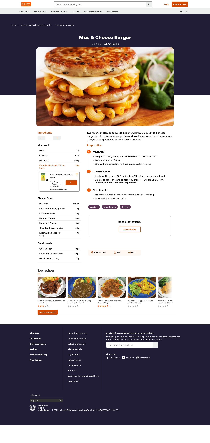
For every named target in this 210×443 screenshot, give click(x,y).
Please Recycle (75, 349)
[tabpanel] (52, 292)
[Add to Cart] (71, 182)
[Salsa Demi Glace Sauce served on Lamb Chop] (52, 287)
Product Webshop (38, 354)
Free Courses (36, 359)
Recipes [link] (75, 11)
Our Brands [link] (39, 11)
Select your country (77, 343)
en (181, 11)
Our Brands (35, 338)
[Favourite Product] (77, 174)
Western (94, 206)
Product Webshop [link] (92, 11)
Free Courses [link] (112, 11)
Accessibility (73, 381)
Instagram (145, 357)
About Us (34, 333)
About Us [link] (23, 11)
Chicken (125, 206)
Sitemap (72, 370)
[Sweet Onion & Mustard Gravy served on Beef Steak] (82, 287)
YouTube (130, 357)
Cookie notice (74, 365)
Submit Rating (129, 229)
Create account (180, 4)
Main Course (110, 206)
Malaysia (35, 395)
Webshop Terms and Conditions (83, 375)
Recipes (33, 349)
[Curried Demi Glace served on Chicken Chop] (112, 287)
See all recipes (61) (47, 312)
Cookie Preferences (77, 338)
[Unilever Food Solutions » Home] (26, 4)
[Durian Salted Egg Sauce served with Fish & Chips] (142, 287)
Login (166, 4)
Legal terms (73, 354)
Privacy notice (74, 359)
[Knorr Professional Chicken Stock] (44, 177)
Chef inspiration (38, 343)
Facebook (115, 357)
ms (186, 11)
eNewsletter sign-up (77, 333)
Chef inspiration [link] (58, 11)
